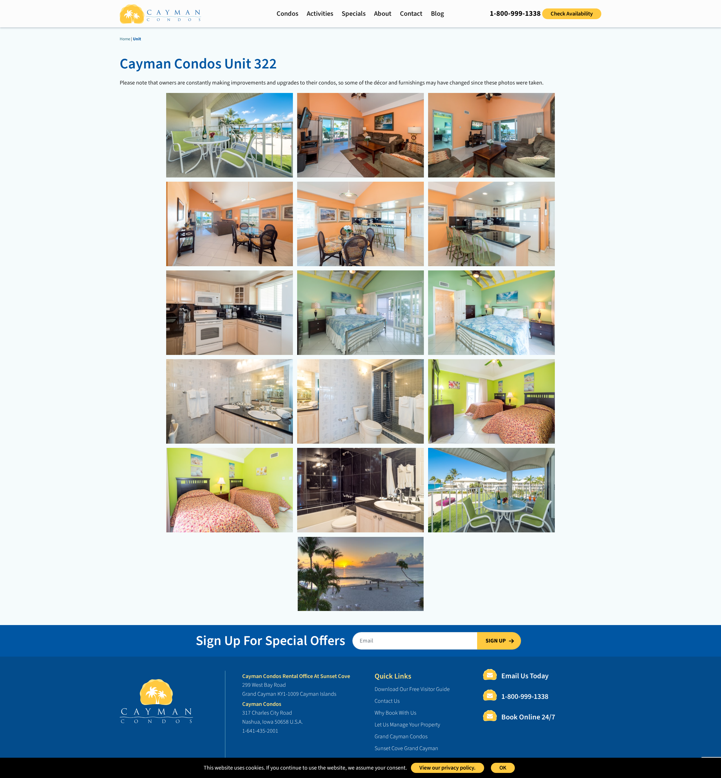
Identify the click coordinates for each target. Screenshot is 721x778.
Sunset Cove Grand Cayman (406, 748)
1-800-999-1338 (515, 13)
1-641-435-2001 (260, 731)
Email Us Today (525, 676)
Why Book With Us (395, 713)
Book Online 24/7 (528, 717)
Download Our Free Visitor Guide (412, 689)
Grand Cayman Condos (401, 737)
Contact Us (387, 701)
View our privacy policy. (447, 768)
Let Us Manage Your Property (407, 725)
